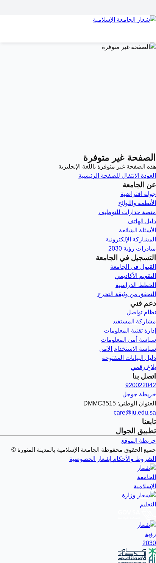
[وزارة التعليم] (78, 500)
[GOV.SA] (78, 514)
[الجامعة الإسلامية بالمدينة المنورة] (78, 24)
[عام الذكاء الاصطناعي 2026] (78, 555)
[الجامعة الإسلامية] (78, 477)
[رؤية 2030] (78, 534)
